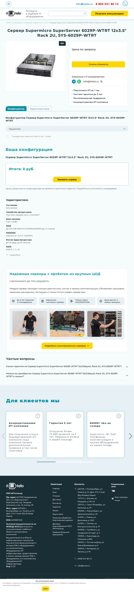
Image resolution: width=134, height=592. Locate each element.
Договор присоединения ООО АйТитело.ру (62, 526)
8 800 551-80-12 (85, 558)
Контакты (57, 503)
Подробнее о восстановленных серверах (65, 346)
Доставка (57, 499)
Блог (55, 492)
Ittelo (8, 22)
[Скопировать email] (101, 81)
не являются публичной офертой (33, 578)
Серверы (17, 22)
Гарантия (57, 507)
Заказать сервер (67, 179)
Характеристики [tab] (39, 108)
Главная (56, 488)
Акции (55, 510)
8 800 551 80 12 (107, 3)
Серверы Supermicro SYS (35, 22)
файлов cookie (53, 583)
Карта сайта (58, 514)
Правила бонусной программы (61, 533)
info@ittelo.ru (84, 3)
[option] (36, 66)
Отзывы (56, 496)
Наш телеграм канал (121, 498)
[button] (130, 436)
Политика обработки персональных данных (63, 518)
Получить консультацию (109, 13)
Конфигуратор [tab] (16, 108)
